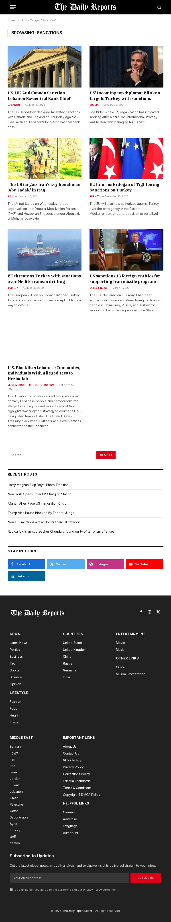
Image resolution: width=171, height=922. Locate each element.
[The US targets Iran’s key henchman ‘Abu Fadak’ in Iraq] (44, 158)
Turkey (95, 196)
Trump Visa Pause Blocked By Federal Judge (41, 513)
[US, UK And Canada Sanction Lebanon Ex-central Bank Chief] (44, 67)
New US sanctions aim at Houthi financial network (44, 522)
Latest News (99, 287)
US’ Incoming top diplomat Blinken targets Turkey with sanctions (125, 95)
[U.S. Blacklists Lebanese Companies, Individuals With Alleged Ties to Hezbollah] (44, 341)
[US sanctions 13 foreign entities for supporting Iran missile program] (126, 250)
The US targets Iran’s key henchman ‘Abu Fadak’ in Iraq (44, 187)
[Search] (159, 7)
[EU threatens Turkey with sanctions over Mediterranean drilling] (44, 250)
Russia (94, 104)
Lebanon (14, 104)
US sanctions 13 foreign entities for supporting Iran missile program (125, 278)
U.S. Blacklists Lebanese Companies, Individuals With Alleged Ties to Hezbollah (44, 373)
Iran (11, 196)
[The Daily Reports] (85, 7)
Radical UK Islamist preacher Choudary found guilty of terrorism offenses (61, 531)
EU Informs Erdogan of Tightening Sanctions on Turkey (124, 187)
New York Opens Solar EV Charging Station (39, 494)
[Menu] (13, 7)
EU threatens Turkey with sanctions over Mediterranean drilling (44, 278)
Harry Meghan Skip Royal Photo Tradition (38, 485)
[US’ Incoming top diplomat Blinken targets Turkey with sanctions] (126, 67)
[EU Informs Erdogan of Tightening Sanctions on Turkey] (126, 158)
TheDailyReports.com (77, 910)
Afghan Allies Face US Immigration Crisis (37, 503)
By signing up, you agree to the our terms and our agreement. (66, 889)
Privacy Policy (92, 889)
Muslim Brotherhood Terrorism (31, 384)
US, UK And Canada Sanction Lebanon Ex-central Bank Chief (39, 95)
